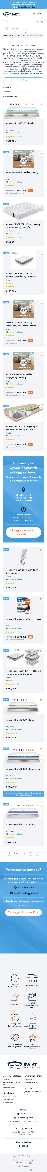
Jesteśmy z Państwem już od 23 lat (33, 1093)
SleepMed (9, 433)
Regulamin (28, 1079)
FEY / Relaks (10, 130)
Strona (16, 853)
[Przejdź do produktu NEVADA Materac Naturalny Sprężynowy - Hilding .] (23, 361)
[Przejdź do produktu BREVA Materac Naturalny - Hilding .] (23, 159)
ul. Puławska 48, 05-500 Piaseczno (22, 1121)
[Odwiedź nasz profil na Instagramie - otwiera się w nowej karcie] (23, 1146)
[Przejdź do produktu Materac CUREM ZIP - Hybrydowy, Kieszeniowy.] (23, 556)
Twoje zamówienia (9, 1097)
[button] (42, 21)
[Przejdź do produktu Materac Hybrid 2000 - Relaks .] (23, 706)
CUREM (8, 577)
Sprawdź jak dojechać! (26, 7)
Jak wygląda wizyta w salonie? (22, 532)
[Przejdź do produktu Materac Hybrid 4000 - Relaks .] (23, 811)
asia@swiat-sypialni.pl (26, 893)
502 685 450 (26, 887)
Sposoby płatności (9, 1087)
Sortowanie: (7, 87)
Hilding (8, 179)
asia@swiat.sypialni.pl (25, 1117)
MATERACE (21, 36)
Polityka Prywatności (31, 1082)
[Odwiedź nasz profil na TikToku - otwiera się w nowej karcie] (27, 1146)
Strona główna (8, 36)
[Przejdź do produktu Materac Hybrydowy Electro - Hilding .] (23, 605)
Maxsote (26, 1166)
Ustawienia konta (8, 1100)
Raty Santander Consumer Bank (12, 1083)
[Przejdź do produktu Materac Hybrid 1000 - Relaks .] (23, 110)
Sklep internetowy (23, 1170)
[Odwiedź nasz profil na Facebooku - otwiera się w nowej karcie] (19, 1146)
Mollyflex (9, 231)
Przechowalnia (8, 1103)
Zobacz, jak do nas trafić (21, 912)
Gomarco (9, 280)
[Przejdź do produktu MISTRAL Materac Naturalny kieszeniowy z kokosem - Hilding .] (23, 309)
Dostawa (6, 1079)
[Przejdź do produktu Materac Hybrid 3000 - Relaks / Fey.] (23, 756)
